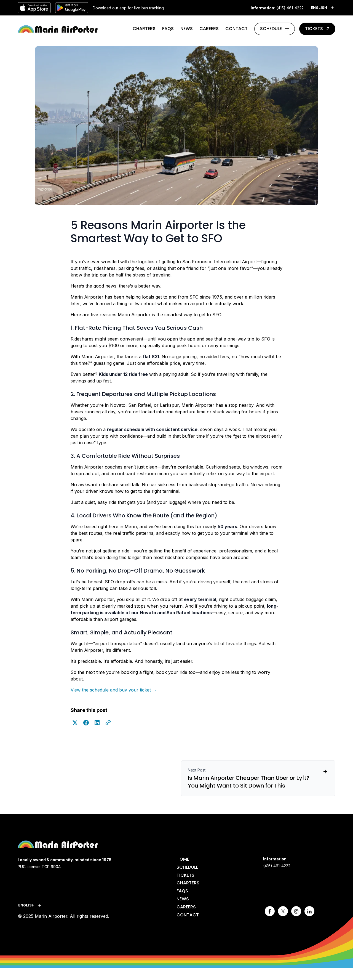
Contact (236, 28)
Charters (144, 28)
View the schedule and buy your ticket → (114, 690)
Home (182, 859)
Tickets (314, 28)
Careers (209, 28)
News (186, 28)
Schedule (271, 28)
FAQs (168, 28)
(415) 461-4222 (290, 8)
